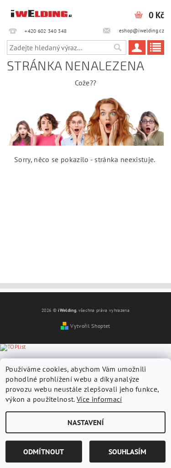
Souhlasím (127, 451)
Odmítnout (43, 451)
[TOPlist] (20, 357)
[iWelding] (42, 12)
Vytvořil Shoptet (90, 325)
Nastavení (85, 422)
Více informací (99, 399)
